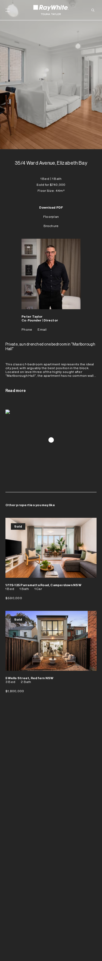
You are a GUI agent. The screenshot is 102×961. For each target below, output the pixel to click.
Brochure (51, 226)
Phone (26, 329)
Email (42, 329)
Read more (15, 391)
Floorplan (51, 216)
